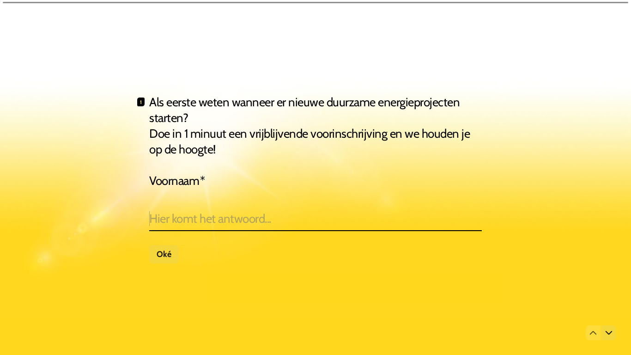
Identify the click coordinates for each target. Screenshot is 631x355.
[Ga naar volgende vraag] (608, 332)
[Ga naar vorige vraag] (593, 332)
